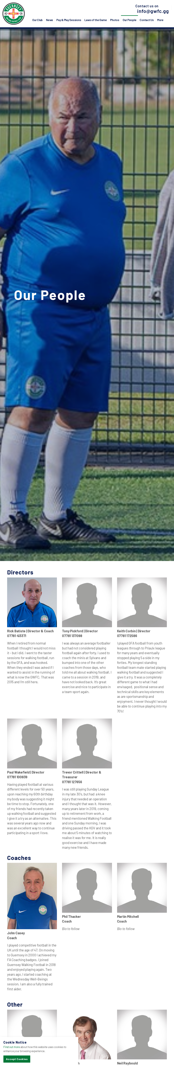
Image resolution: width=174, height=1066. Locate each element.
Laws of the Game (95, 20)
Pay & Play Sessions (68, 20)
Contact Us (147, 20)
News (49, 20)
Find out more (11, 1047)
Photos (114, 20)
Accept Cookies (17, 1059)
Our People (129, 20)
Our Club (37, 20)
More (160, 20)
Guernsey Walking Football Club (14, 14)
